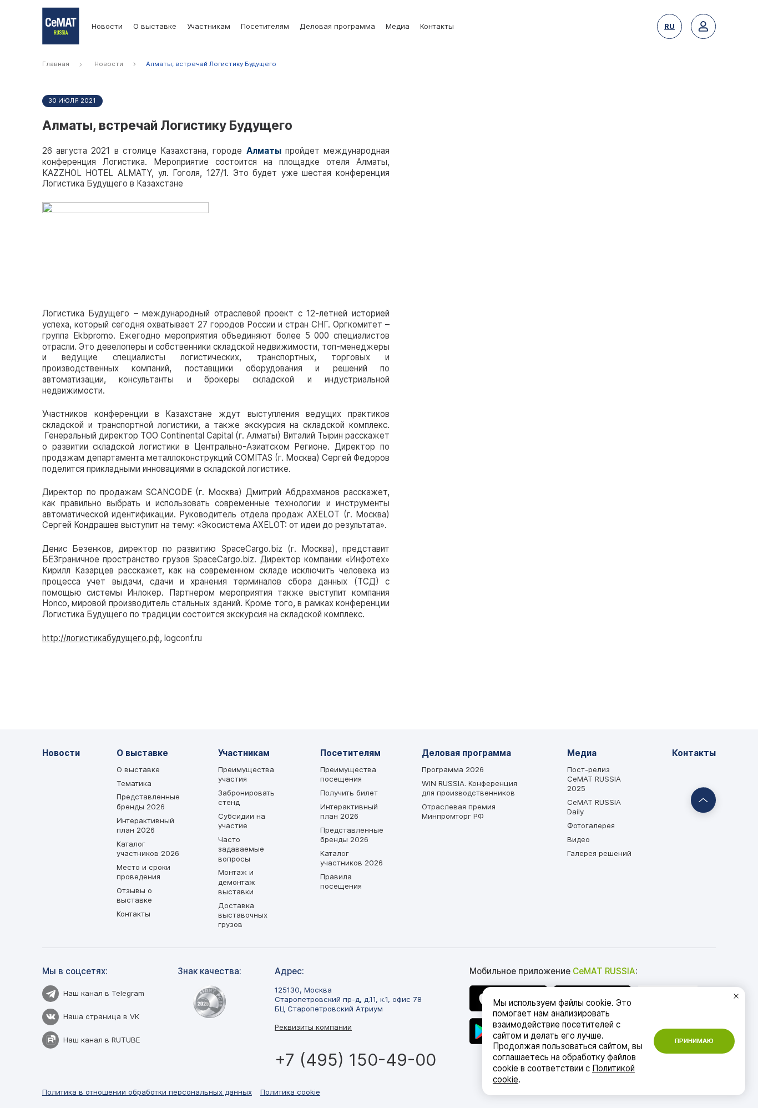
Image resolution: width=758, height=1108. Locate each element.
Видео (578, 839)
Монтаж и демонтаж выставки (236, 882)
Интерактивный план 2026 (145, 825)
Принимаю (694, 1041)
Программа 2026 (453, 769)
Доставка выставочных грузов (242, 915)
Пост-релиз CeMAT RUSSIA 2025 (594, 779)
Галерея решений (599, 853)
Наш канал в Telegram (103, 993)
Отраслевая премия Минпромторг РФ (459, 811)
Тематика (134, 783)
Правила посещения (341, 881)
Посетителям (265, 26)
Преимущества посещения (348, 774)
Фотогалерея (591, 825)
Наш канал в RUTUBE (101, 1039)
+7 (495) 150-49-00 (355, 1060)
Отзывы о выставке (134, 895)
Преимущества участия (246, 774)
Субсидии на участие (241, 821)
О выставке (154, 26)
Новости (107, 26)
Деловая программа (337, 26)
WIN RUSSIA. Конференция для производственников (469, 788)
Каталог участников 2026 (148, 848)
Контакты (437, 26)
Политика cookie (290, 1091)
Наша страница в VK (101, 1016)
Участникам (208, 26)
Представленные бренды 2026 (148, 801)
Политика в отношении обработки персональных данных (147, 1091)
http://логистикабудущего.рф (101, 638)
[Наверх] (703, 800)
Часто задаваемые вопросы (241, 849)
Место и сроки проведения (143, 872)
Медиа (398, 26)
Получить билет (349, 792)
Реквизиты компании (313, 1027)
